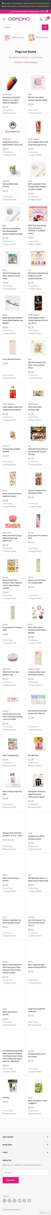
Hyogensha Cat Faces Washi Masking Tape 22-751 (13, 143)
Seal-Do (5, 711)
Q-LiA (30, 833)
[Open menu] (4, 19)
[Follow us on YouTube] (19, 1200)
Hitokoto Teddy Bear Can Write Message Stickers (12, 921)
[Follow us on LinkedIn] (29, 1200)
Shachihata (7, 94)
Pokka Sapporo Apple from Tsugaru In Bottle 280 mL (13, 408)
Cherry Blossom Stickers (12, 359)
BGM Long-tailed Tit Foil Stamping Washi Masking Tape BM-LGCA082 (37, 186)
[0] (46, 19)
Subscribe (11, 1180)
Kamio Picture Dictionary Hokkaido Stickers (12, 494)
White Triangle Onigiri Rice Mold (12, 792)
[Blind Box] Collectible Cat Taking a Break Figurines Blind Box (38, 451)
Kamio (5, 491)
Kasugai (31, 1051)
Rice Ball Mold (33, 755)
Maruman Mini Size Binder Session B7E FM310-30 (37, 712)
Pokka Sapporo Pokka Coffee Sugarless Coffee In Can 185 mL (38, 320)
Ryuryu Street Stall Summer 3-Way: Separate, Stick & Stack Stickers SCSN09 (12, 584)
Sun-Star (31, 917)
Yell (29, 270)
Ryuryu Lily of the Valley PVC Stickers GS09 (37, 581)
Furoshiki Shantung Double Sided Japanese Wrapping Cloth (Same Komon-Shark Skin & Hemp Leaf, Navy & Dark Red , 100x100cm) (12, 1056)
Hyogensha (7, 139)
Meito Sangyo (33, 404)
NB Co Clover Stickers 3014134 (11, 879)
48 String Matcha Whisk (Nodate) (11, 450)
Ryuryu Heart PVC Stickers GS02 (12, 628)
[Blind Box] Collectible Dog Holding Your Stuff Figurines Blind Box (38, 275)
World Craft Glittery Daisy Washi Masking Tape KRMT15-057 (12, 538)
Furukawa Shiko (34, 669)
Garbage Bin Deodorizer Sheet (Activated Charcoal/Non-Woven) (37, 794)
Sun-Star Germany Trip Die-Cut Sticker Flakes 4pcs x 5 (36, 922)
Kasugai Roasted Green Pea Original (36, 1055)
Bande (5, 315)
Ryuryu (30, 533)
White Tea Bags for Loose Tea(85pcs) (37, 1102)
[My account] (41, 19)
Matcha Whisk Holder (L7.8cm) (10, 185)
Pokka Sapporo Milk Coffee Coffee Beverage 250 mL (38, 143)
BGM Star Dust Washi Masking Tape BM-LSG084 (37, 98)
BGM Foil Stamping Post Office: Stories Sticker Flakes (37, 365)
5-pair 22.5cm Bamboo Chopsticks (36, 1010)
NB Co (30, 624)
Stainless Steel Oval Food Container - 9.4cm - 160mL (12, 834)
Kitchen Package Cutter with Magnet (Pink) (37, 491)
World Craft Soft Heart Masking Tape (11, 673)
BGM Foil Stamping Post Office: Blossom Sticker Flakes (11, 275)
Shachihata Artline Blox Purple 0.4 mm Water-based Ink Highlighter (11, 100)
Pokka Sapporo (33, 139)
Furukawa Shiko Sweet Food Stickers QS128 (36, 673)
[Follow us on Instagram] (9, 1200)
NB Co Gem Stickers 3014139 (10, 1013)
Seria (30, 1098)
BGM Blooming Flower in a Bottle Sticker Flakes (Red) (38, 879)
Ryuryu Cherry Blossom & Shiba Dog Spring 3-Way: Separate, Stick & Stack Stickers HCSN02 (12, 969)
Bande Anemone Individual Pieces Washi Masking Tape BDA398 (13, 320)
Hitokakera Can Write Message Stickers (36, 837)
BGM (29, 94)
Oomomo (6, 181)
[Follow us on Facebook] (4, 1200)
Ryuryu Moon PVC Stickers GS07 (38, 536)
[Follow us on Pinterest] (14, 1200)
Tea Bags (6, 1097)
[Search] (45, 27)
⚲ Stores (43, 11)
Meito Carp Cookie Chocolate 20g (35, 408)
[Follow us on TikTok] (24, 1200)
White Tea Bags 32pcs (11, 755)
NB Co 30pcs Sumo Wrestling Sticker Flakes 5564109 (37, 630)
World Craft (7, 533)
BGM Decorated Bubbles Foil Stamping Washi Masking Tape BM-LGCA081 (13, 231)
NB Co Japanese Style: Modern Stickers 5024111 (37, 966)
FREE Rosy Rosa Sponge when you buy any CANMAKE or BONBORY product (37, 229)
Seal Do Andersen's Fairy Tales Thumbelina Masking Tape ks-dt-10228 (12, 716)
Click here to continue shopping (25, 62)
